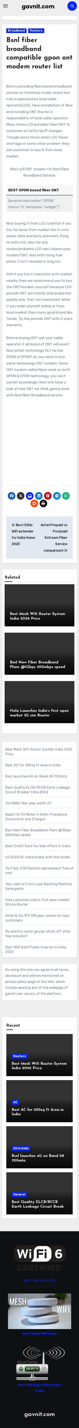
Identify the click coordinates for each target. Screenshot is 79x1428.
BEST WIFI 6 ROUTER (39, 1281)
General (19, 1194)
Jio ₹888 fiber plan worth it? (28, 803)
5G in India (21, 1148)
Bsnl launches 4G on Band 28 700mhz (36, 776)
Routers (36, 30)
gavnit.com (38, 6)
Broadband (16, 30)
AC (15, 1102)
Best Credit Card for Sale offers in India (37, 846)
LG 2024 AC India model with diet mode (37, 857)
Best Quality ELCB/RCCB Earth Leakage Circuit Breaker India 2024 (39, 1206)
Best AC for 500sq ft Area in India (33, 765)
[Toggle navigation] (5, 5)
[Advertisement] (39, 444)
